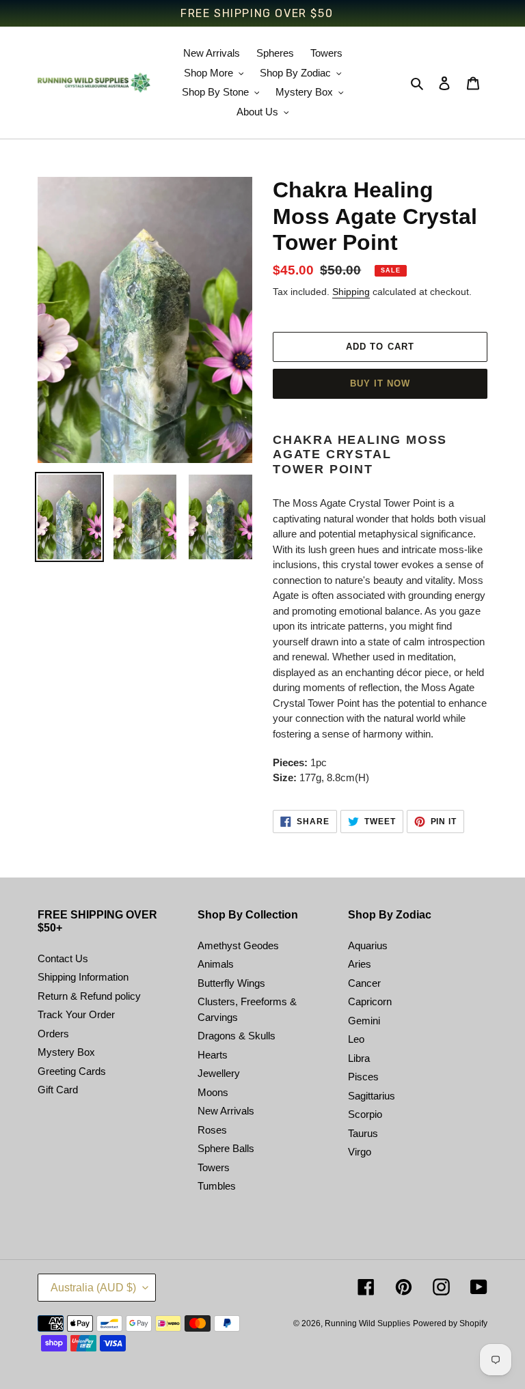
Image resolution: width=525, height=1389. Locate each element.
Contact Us (63, 958)
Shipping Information (83, 977)
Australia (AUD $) (93, 1287)
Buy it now (380, 383)
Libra (359, 1058)
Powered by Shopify (450, 1323)
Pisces (363, 1076)
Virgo (359, 1152)
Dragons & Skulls (236, 1035)
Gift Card (58, 1089)
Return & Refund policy (89, 996)
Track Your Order (76, 1014)
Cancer (364, 983)
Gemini (364, 1020)
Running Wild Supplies (367, 1323)
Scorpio (365, 1114)
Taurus (363, 1133)
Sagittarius (371, 1096)
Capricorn (370, 1001)
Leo (356, 1039)
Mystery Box (66, 1052)
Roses (212, 1130)
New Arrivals (226, 1111)
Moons (213, 1092)
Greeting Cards (72, 1071)
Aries (359, 964)
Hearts (213, 1055)
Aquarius (368, 945)
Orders (53, 1033)
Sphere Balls (226, 1148)
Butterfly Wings (231, 983)
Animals (216, 964)
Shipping (351, 291)
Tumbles (217, 1186)
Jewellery (219, 1073)
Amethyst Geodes (238, 945)
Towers (214, 1167)
